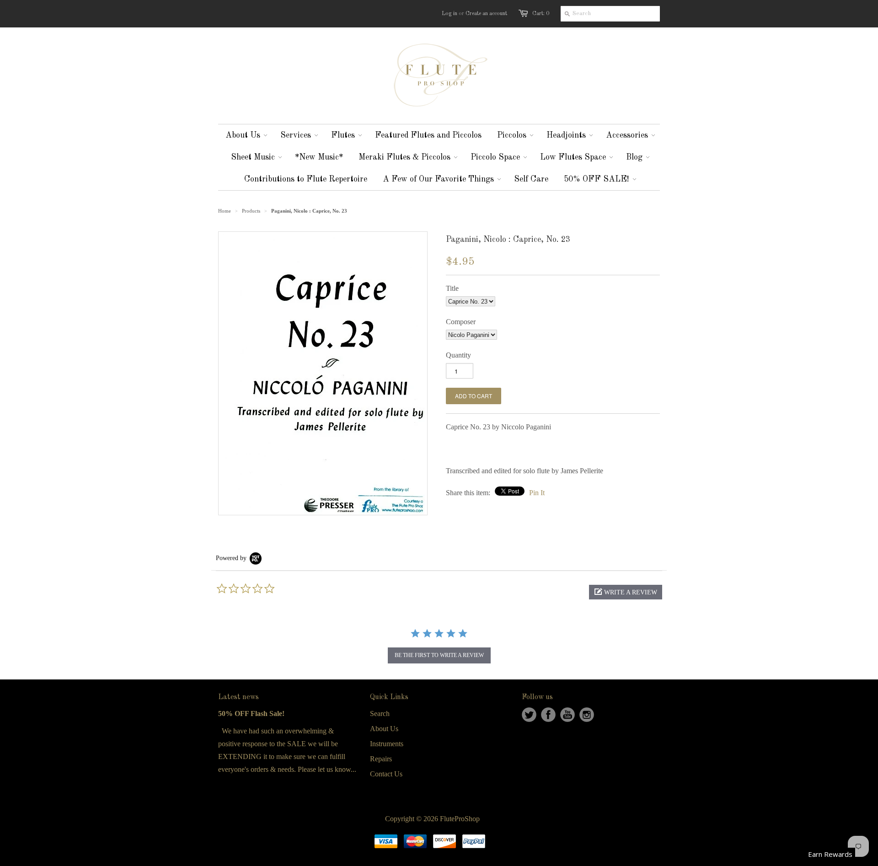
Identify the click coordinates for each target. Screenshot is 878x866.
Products (251, 211)
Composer (461, 322)
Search (380, 713)
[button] (625, 592)
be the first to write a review (439, 655)
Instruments (386, 744)
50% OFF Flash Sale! (251, 713)
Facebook (548, 714)
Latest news (238, 697)
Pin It (537, 493)
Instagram (586, 714)
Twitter (529, 714)
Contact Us (386, 774)
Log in (449, 13)
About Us (384, 728)
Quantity (458, 355)
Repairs (381, 759)
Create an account (486, 13)
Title (452, 288)
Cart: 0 (540, 13)
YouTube (567, 714)
